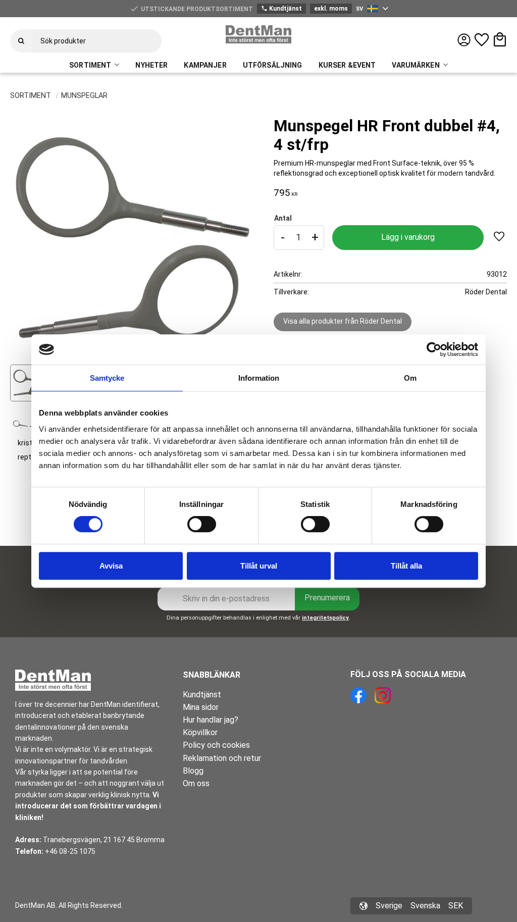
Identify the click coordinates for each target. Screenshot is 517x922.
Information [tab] (258, 378)
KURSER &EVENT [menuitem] (347, 65)
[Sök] (21, 41)
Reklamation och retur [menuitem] (222, 758)
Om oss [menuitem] (196, 783)
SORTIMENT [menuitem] (90, 65)
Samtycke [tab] (107, 378)
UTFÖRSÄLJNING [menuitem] (272, 65)
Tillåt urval (258, 565)
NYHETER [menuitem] (151, 65)
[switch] (201, 524)
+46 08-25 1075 (70, 851)
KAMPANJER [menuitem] (205, 65)
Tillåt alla (406, 565)
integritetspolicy (325, 617)
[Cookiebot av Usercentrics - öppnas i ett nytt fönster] (434, 349)
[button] (481, 39)
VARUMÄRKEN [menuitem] (415, 65)
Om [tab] (410, 378)
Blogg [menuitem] (193, 771)
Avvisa (111, 565)
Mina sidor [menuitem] (201, 707)
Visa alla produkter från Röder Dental (342, 321)
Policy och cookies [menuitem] (216, 745)
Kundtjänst (281, 8)
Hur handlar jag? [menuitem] (210, 720)
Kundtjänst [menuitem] (202, 694)
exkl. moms (331, 8)
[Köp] (408, 237)
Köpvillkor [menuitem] (200, 732)
